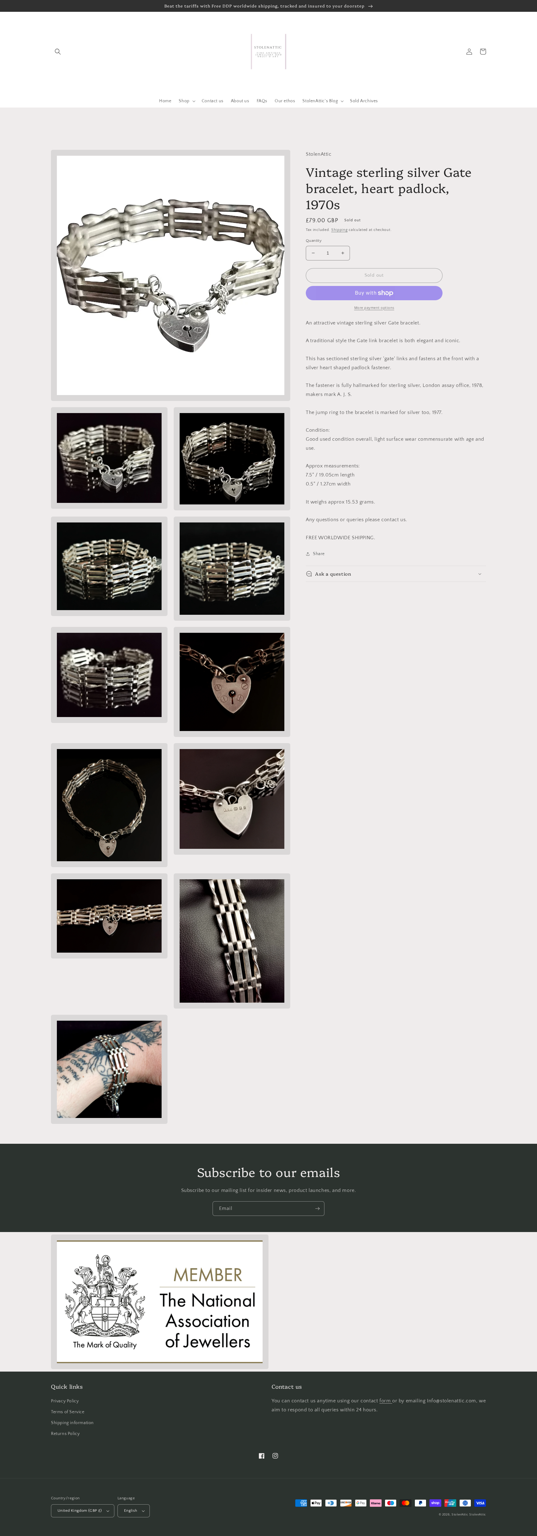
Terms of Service (68, 1412)
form (385, 1401)
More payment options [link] (374, 308)
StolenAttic (460, 1514)
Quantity (314, 240)
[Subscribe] (317, 1208)
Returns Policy (65, 1433)
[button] (58, 51)
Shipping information (72, 1422)
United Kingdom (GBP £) (79, 1510)
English (130, 1510)
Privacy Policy (65, 1401)
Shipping (339, 230)
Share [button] (319, 553)
